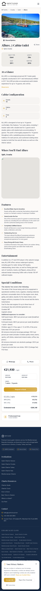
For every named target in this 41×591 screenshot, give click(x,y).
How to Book (6, 492)
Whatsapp (12, 362)
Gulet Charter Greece (8, 461)
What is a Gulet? (7, 498)
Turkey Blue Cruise (19, 543)
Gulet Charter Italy (7, 471)
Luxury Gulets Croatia (30, 552)
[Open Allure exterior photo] (20, 26)
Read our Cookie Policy (23, 575)
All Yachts (5, 10)
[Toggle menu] (38, 4)
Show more (5, 87)
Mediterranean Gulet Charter (10, 540)
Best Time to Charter (8, 495)
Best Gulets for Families (16, 552)
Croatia (12, 10)
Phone (31, 362)
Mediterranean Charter (9, 474)
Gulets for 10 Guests (19, 554)
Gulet (19, 10)
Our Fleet (4, 501)
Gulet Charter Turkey (8, 467)
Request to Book (20, 389)
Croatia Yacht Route (7, 543)
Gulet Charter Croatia (8, 464)
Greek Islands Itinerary (25, 540)
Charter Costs (6, 488)
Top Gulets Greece (7, 554)
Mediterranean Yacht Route (9, 546)
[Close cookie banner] (36, 564)
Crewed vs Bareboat (31, 554)
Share (37, 44)
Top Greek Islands (6, 557)
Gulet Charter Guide (23, 546)
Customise (11, 585)
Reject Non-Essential (25, 580)
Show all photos (10, 40)
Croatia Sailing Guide (18, 557)
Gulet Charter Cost (20, 549)
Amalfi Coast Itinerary (32, 543)
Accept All (9, 580)
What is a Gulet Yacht (7, 549)
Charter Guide (6, 485)
